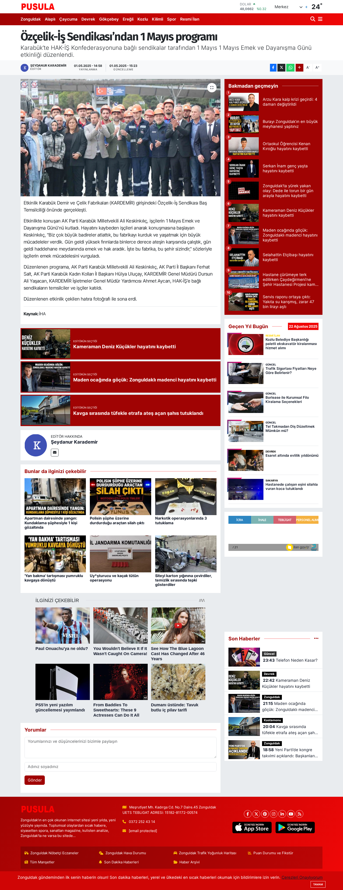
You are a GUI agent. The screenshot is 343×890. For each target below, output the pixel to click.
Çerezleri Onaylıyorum (302, 877)
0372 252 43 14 (142, 822)
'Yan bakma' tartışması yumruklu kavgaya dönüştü (53, 577)
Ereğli (128, 19)
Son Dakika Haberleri (121, 862)
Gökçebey (109, 19)
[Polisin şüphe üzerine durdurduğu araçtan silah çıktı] (120, 496)
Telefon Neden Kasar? (290, 660)
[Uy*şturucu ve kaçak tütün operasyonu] (120, 553)
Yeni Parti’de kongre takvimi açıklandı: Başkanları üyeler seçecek (288, 753)
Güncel (269, 654)
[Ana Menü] (319, 19)
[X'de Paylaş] (281, 68)
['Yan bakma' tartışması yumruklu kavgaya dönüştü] (55, 553)
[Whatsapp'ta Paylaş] (290, 68)
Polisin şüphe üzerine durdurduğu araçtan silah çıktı (117, 520)
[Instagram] (273, 814)
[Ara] (313, 19)
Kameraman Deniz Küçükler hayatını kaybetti (286, 683)
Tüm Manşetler (42, 862)
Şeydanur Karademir (74, 442)
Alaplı (50, 19)
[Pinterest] (265, 814)
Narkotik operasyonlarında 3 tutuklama (181, 520)
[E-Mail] (55, 452)
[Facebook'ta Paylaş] (273, 68)
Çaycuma (68, 19)
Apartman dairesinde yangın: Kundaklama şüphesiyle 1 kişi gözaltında (50, 522)
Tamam (318, 884)
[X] (256, 814)
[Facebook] (248, 814)
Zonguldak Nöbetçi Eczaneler (54, 853)
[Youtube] (291, 814)
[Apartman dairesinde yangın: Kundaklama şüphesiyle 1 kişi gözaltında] (55, 496)
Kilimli (157, 19)
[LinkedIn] (282, 814)
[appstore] (252, 827)
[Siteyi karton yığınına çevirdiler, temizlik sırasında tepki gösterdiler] (186, 553)
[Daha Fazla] (299, 68)
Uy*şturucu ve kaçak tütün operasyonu (114, 577)
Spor (171, 19)
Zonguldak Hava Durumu (125, 853)
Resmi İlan (189, 19)
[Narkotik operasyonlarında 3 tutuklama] (186, 496)
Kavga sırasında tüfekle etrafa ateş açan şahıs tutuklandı (290, 730)
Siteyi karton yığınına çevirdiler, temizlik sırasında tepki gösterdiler (183, 580)
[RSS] (299, 814)
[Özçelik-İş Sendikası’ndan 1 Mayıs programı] (120, 137)
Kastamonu (272, 720)
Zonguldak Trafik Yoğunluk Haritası (207, 853)
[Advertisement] (273, 594)
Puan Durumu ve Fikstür (273, 853)
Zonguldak (31, 19)
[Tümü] (316, 638)
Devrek (88, 19)
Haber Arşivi (189, 862)
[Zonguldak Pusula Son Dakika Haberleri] (38, 6)
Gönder (35, 780)
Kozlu (142, 19)
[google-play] (295, 827)
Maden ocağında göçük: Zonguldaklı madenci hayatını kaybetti (288, 707)
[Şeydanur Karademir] (35, 444)
